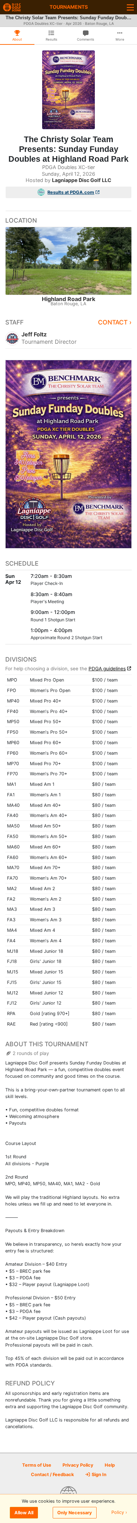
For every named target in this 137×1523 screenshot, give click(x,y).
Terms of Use (36, 1465)
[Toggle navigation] (130, 7)
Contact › (115, 322)
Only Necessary (74, 1512)
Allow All (23, 1512)
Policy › (119, 1512)
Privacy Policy (78, 1465)
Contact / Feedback (52, 1474)
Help (110, 1465)
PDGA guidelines (107, 668)
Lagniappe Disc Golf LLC (81, 180)
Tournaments (69, 7)
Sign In (98, 1474)
